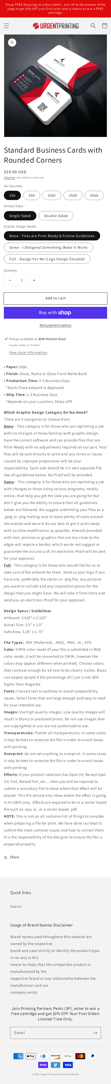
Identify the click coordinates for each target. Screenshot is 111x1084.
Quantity (10, 270)
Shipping (9, 177)
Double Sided (56, 215)
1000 (52, 195)
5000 (94, 195)
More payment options (56, 325)
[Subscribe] (95, 1032)
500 (32, 195)
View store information (28, 352)
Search (16, 906)
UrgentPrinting (49, 1074)
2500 (73, 195)
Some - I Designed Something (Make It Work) (48, 247)
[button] (6, 25)
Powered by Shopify (68, 1074)
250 (12, 195)
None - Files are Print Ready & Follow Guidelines (52, 235)
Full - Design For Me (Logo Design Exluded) (47, 259)
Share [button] (14, 857)
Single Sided (20, 215)
